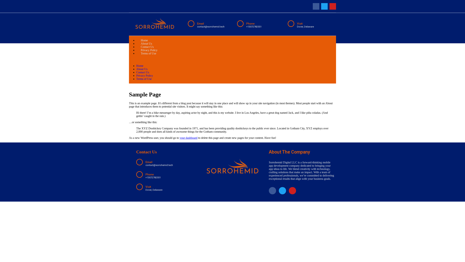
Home (139, 65)
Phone (250, 23)
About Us (141, 69)
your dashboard (188, 137)
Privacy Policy (144, 75)
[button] (232, 59)
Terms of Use (148, 53)
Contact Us (142, 72)
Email (200, 23)
